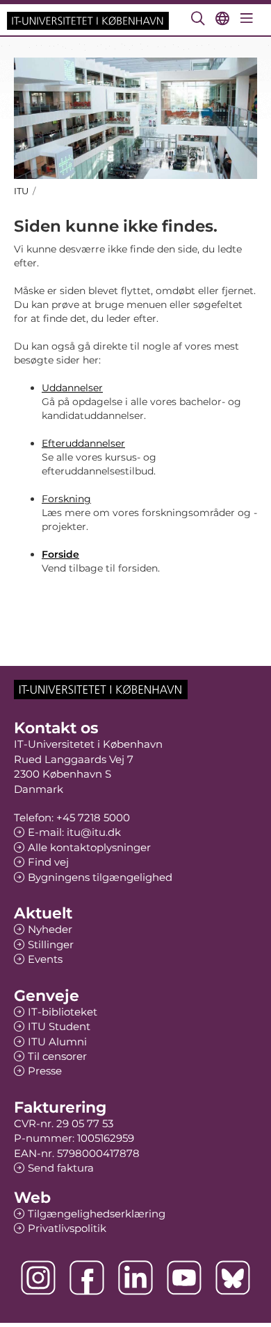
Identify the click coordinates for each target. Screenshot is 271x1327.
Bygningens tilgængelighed (100, 877)
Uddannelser (72, 388)
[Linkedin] (135, 1278)
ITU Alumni (57, 1041)
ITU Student (59, 1026)
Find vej (48, 861)
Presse (45, 1070)
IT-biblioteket (62, 1011)
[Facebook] (87, 1278)
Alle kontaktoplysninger (89, 847)
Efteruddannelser (83, 443)
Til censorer (57, 1056)
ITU (21, 190)
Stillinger (51, 944)
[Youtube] (184, 1278)
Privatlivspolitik (67, 1228)
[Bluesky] (233, 1278)
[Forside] (88, 20)
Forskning (66, 499)
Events (45, 959)
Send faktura (61, 1167)
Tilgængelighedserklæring (96, 1213)
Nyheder (50, 929)
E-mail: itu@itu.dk (74, 832)
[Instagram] (38, 1278)
